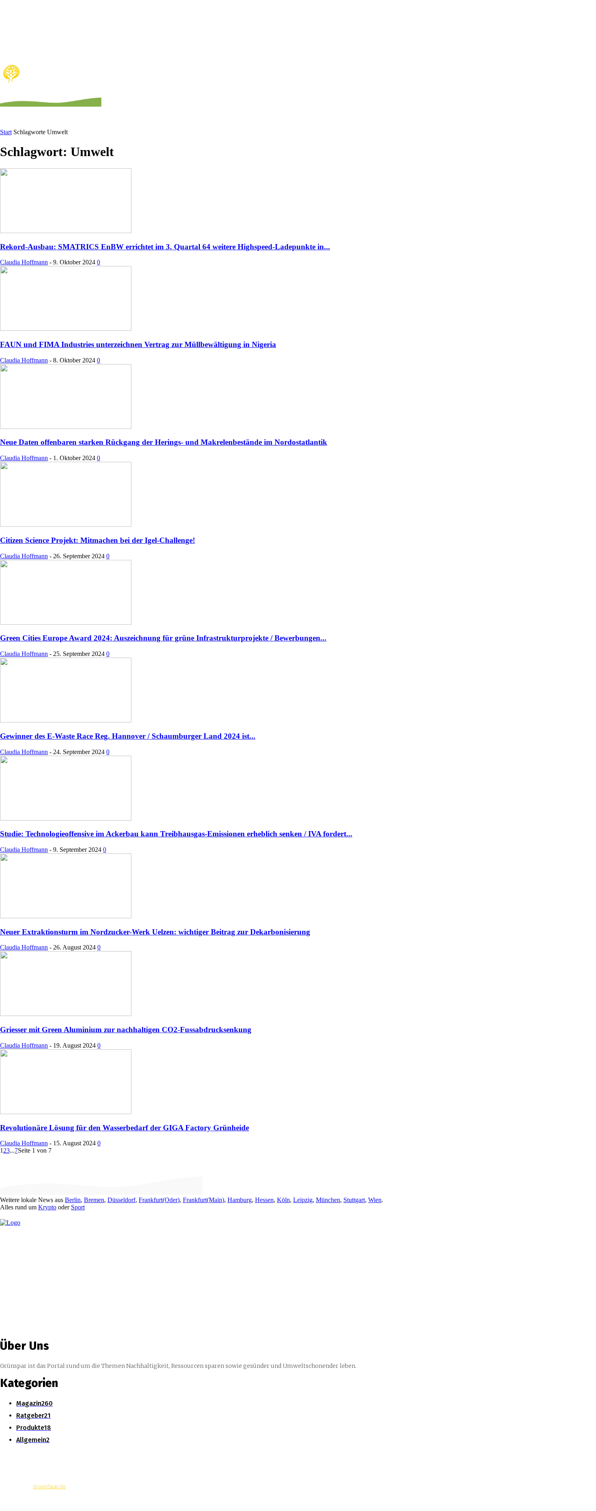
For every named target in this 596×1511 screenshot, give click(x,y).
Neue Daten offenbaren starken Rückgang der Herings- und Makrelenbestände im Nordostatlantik (163, 442)
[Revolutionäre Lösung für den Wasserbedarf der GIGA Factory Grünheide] (65, 1111)
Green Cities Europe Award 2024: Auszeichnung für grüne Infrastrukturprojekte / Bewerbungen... (163, 638)
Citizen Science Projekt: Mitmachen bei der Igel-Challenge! (97, 540)
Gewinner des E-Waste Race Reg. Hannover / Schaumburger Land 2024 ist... (127, 736)
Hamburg (239, 1199)
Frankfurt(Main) (203, 1199)
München (328, 1199)
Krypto (47, 1207)
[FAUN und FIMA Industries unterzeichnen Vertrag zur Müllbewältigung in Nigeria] (65, 328)
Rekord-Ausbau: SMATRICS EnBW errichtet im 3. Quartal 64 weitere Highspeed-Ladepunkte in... (165, 246)
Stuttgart (354, 1199)
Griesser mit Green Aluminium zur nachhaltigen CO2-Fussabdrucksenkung (125, 1029)
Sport (78, 1207)
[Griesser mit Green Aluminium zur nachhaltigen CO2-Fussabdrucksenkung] (65, 1013)
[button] (585, 75)
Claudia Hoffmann (24, 262)
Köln (283, 1199)
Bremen (94, 1199)
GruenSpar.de (49, 1486)
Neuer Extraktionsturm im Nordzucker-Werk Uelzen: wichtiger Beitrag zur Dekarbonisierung (155, 932)
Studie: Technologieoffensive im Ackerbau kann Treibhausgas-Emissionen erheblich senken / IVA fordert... (176, 833)
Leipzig (303, 1199)
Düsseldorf (121, 1199)
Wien (375, 1199)
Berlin (73, 1199)
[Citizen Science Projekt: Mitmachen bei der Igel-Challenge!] (65, 524)
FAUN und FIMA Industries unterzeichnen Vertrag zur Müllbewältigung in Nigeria (138, 344)
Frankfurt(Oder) (159, 1199)
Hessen (264, 1199)
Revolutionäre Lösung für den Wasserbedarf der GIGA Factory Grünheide (124, 1127)
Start (6, 132)
